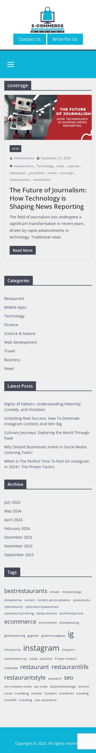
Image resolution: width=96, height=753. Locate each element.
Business (12, 359)
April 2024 (13, 519)
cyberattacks (81, 600)
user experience (45, 700)
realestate (11, 668)
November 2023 (18, 545)
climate (54, 592)
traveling (82, 693)
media (52, 173)
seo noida (40, 686)
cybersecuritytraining (19, 613)
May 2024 (12, 510)
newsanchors (24, 166)
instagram (41, 648)
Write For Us (65, 39)
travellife (10, 700)
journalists (37, 173)
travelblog (22, 693)
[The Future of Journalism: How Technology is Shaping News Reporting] (48, 117)
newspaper (18, 173)
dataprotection (46, 613)
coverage (67, 173)
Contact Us (30, 39)
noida (33, 659)
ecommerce (20, 621)
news (60, 166)
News (15, 148)
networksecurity (15, 659)
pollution (46, 659)
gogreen (33, 635)
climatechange (72, 592)
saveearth (55, 678)
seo (68, 677)
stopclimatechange (63, 686)
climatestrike (13, 600)
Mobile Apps (15, 307)
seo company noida (17, 686)
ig (71, 633)
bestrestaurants (25, 591)
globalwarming (14, 635)
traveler (36, 693)
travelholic (66, 693)
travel (8, 693)
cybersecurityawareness (42, 607)
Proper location (66, 659)
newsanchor (42, 179)
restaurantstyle (25, 677)
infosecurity (12, 650)
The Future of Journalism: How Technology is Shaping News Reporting (48, 198)
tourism (83, 686)
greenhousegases (53, 635)
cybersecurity (13, 607)
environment (48, 622)
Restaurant (14, 298)
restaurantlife (70, 667)
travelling (25, 700)
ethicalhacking (69, 622)
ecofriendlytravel (71, 613)
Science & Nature (19, 333)
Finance (11, 324)
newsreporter (20, 179)
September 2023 (19, 554)
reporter (73, 166)
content (29, 600)
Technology (45, 166)
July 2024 (12, 502)
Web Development (20, 342)
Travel (9, 350)
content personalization (53, 600)
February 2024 (17, 528)
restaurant (34, 667)
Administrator (24, 158)
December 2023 (18, 537)
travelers (51, 693)
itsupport (68, 650)
